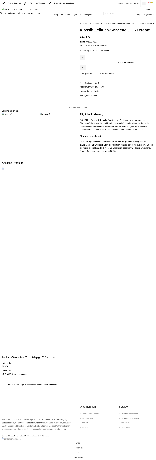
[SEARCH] (127, 9)
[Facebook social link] (144, 3)
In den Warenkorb (126, 62)
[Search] (153, 9)
